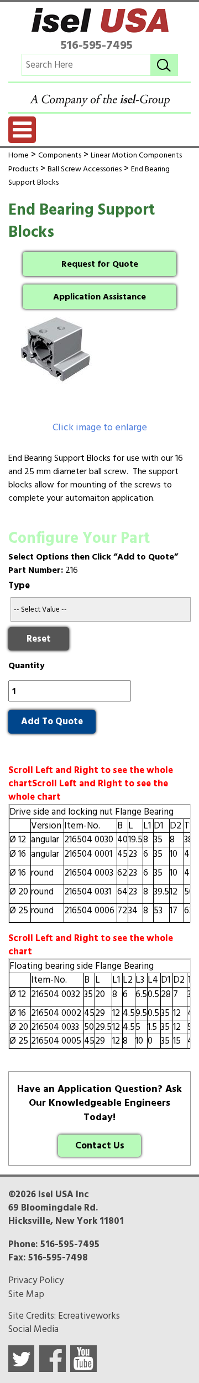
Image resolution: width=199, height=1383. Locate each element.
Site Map (26, 1294)
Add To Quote (52, 721)
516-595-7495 (97, 45)
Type (19, 585)
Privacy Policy (36, 1280)
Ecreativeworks (89, 1316)
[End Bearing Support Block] (99, 368)
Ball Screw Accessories (85, 168)
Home (18, 155)
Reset (39, 639)
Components (59, 155)
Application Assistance (99, 296)
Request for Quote (99, 264)
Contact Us (99, 1145)
